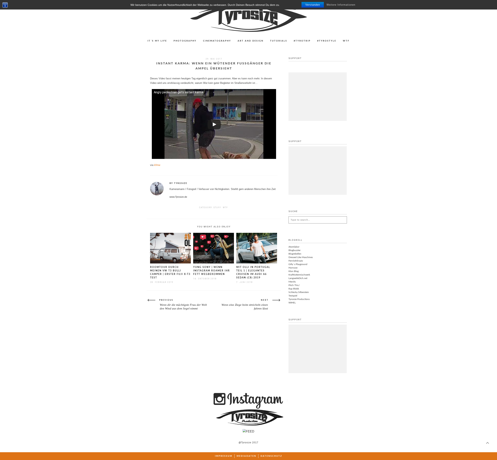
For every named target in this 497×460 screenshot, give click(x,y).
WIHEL (292, 302)
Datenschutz (271, 456)
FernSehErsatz (295, 261)
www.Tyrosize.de (178, 197)
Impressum (223, 456)
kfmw (157, 165)
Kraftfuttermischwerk (299, 275)
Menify (292, 282)
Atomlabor (293, 247)
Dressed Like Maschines (300, 257)
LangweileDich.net (297, 278)
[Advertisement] (317, 96)
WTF (346, 41)
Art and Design (250, 41)
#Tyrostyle (326, 41)
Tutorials (278, 41)
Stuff (217, 207)
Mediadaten (246, 456)
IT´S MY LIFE (157, 41)
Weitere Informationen (341, 4)
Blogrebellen (294, 254)
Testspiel (292, 296)
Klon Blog (293, 271)
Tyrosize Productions (299, 299)
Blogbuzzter (294, 250)
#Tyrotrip (302, 41)
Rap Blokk (293, 289)
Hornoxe (292, 268)
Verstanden (312, 4)
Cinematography (217, 41)
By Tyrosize (178, 183)
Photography (185, 41)
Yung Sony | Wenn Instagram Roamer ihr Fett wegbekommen (211, 270)
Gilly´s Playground (297, 264)
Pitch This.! (294, 285)
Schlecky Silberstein (298, 292)
